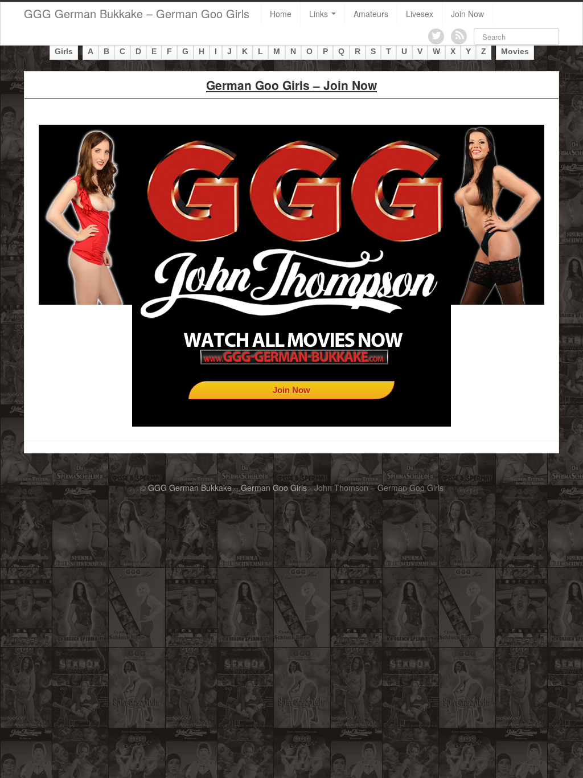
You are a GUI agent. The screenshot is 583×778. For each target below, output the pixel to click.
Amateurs (371, 13)
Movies (515, 51)
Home (281, 13)
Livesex (419, 13)
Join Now (467, 13)
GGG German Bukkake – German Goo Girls (136, 13)
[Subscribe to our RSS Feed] (459, 36)
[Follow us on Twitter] (436, 36)
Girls (64, 51)
